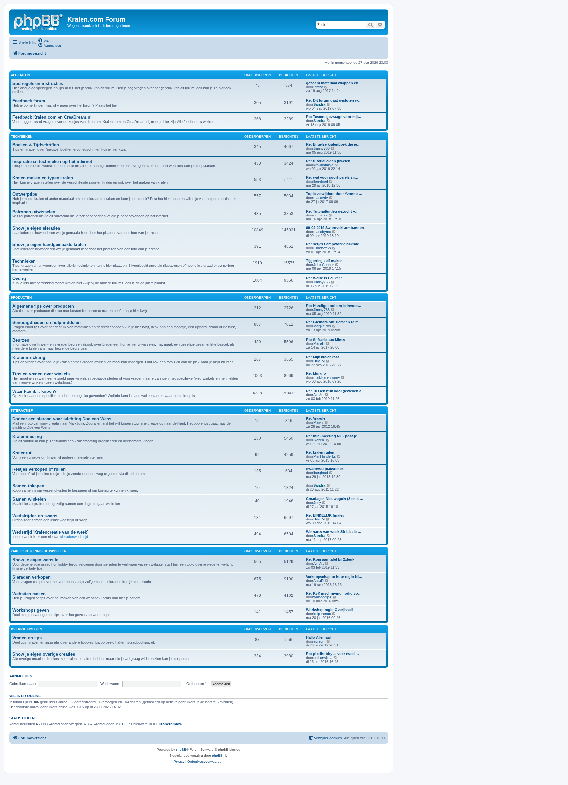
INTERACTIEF (22, 410)
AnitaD (318, 581)
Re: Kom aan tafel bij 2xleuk (330, 559)
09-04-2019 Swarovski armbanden (335, 228)
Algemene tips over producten (43, 306)
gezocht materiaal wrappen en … (334, 83)
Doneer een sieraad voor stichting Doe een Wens (61, 419)
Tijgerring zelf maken (324, 261)
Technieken (24, 261)
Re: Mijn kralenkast (322, 357)
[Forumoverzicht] (39, 21)
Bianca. (319, 440)
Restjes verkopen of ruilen (39, 469)
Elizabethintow (169, 724)
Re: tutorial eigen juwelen (328, 161)
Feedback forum (28, 100)
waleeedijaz (322, 597)
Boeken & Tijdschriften (35, 144)
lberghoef (320, 181)
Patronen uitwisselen (33, 211)
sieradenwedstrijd (74, 537)
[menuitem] (44, 40)
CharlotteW (322, 248)
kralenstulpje (323, 165)
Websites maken (29, 593)
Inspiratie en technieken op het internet (52, 161)
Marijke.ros (322, 326)
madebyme (322, 232)
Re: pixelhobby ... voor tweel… (332, 654)
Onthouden (195, 684)
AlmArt (318, 395)
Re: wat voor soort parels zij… (332, 177)
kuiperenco (322, 614)
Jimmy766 (321, 148)
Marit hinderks (324, 456)
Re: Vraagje (315, 418)
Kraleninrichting (28, 357)
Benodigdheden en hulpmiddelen (46, 322)
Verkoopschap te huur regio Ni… (334, 577)
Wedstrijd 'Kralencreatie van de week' (50, 532)
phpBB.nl (219, 755)
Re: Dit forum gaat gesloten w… (334, 100)
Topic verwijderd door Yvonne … (334, 194)
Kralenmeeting (27, 436)
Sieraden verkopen (31, 577)
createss (320, 215)
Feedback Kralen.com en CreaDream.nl (52, 117)
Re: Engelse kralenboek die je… (333, 144)
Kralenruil (22, 452)
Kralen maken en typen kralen (42, 177)
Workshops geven (30, 610)
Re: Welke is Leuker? (324, 278)
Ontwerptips (24, 194)
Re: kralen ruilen (320, 452)
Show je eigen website (35, 559)
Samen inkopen (28, 485)
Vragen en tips (27, 637)
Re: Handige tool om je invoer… (333, 306)
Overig (19, 278)
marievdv (320, 198)
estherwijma (322, 658)
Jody (317, 503)
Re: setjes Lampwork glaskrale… (334, 244)
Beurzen (20, 340)
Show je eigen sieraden (36, 228)
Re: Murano (316, 373)
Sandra (319, 104)
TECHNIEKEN (21, 136)
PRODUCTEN (21, 297)
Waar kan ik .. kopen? (34, 391)
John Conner (323, 264)
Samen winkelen (29, 499)
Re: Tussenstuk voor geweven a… (335, 391)
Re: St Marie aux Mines (325, 340)
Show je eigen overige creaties (43, 654)
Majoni (318, 422)
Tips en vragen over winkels (41, 373)
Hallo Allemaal (318, 637)
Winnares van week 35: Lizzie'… (333, 532)
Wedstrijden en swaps (34, 515)
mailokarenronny (326, 377)
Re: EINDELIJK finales (325, 515)
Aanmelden (20, 676)
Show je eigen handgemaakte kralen (49, 244)
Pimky (318, 87)
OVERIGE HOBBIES (26, 629)
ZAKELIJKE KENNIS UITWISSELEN (38, 551)
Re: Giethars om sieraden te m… (334, 322)
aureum (319, 641)
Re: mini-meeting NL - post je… (333, 436)
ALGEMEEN (20, 75)
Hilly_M (319, 361)
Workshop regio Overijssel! (329, 610)
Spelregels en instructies (37, 83)
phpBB (181, 749)
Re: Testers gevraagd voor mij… (333, 117)
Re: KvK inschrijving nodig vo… (334, 593)
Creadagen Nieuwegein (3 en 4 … (334, 499)
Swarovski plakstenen (325, 469)
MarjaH (319, 343)
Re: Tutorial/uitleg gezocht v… (332, 211)
